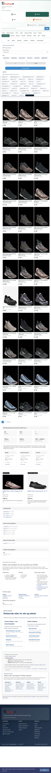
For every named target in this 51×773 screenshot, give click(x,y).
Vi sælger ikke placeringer (42, 668)
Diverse (40, 32)
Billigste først (44, 57)
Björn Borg (39, 79)
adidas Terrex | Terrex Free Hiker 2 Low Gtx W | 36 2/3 (25, 201)
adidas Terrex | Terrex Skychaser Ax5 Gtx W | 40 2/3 (9, 175)
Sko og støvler (5, 35)
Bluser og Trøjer (28, 32)
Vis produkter (25, 68)
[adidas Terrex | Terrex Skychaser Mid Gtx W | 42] (41, 296)
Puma (14, 88)
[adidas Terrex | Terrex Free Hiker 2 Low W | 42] (10, 322)
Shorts (35, 32)
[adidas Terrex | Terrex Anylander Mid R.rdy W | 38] (26, 243)
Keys (31, 83)
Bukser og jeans (10, 32)
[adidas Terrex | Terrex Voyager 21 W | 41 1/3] (26, 110)
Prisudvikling (37, 733)
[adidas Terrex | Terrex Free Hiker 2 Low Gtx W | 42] (41, 163)
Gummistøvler (40, 40)
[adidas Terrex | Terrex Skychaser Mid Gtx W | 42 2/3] (26, 296)
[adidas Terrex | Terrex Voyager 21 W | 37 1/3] (41, 269)
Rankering (36, 737)
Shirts (17, 32)
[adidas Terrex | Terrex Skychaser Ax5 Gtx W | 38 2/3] (41, 137)
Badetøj (43, 35)
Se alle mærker (30, 95)
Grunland (14, 83)
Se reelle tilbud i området (42, 587)
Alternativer (36, 735)
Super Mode (36, 90)
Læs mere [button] (4, 770)
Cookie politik (7, 733)
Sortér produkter (6, 50)
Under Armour (26, 93)
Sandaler (32, 40)
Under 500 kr (14, 57)
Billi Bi (30, 79)
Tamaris (46, 90)
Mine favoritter (33, 25)
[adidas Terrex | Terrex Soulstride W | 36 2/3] (26, 402)
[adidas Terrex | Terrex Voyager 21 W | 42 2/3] (10, 110)
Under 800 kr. (6, 511)
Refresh (34, 88)
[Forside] (8, 3)
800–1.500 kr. (6, 513)
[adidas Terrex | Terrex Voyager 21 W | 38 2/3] (41, 190)
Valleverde (5, 95)
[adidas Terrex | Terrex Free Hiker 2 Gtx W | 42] (41, 243)
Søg (47, 28)
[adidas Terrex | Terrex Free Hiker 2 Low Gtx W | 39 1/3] (10, 349)
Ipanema (23, 83)
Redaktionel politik (7, 729)
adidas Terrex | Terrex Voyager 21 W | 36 (13, 491)
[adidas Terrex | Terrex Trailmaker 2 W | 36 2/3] (10, 375)
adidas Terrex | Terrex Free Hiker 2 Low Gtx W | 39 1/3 (9, 360)
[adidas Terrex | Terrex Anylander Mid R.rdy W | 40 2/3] (41, 216)
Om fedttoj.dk (6, 723)
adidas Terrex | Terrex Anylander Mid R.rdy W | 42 (25, 228)
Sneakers (26, 40)
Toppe (34, 35)
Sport (39, 35)
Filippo (4, 83)
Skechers (13, 90)
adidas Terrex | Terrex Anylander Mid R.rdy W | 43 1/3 (9, 228)
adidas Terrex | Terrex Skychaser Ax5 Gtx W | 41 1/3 (9, 148)
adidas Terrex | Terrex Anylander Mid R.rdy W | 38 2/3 (9, 254)
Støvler (13, 40)
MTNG (26, 86)
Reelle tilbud (37, 731)
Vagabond (36, 93)
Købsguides (37, 729)
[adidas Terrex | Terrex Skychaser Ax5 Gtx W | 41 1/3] (10, 137)
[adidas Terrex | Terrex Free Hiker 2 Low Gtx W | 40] (41, 322)
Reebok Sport (24, 88)
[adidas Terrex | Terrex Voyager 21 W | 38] (41, 110)
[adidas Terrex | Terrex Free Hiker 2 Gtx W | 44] (26, 322)
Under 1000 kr (22, 57)
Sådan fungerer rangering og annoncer (11, 74)
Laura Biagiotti (6, 86)
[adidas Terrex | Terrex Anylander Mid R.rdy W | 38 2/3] (10, 243)
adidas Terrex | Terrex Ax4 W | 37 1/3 (37, 491)
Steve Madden (24, 90)
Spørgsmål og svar (23, 723)
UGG (16, 93)
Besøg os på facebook (23, 725)
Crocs (23, 81)
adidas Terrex (12, 656)
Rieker (43, 88)
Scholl (4, 90)
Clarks (14, 81)
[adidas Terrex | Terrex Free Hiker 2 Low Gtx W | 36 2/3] (26, 190)
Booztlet (5, 543)
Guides (35, 725)
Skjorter (18, 35)
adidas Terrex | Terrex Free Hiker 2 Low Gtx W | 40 (41, 334)
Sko (8, 40)
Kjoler (3, 32)
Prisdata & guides (38, 727)
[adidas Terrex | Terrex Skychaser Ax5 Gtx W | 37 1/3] (26, 163)
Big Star (22, 79)
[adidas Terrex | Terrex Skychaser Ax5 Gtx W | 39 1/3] (26, 137)
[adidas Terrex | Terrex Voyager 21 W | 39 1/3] (41, 375)
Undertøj (12, 35)
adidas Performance (28, 76)
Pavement (5, 88)
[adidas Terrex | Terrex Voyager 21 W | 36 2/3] (10, 402)
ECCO (31, 81)
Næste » (8, 422)
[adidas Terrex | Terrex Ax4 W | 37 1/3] (10, 296)
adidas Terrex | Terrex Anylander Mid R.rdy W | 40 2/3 (40, 228)
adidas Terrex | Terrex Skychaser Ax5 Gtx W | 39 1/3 (25, 148)
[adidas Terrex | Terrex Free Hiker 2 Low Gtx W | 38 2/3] (10, 190)
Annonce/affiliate (34, 668)
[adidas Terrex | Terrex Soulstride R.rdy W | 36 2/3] (41, 349)
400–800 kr (36, 57)
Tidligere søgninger (23, 727)
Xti (21, 95)
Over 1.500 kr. (6, 515)
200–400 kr (29, 57)
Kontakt (4, 725)
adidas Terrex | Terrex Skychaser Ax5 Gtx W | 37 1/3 (25, 175)
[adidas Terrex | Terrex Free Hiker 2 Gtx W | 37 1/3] (26, 269)
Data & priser (29, 668)
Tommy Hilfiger (6, 93)
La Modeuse (41, 83)
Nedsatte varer (43, 25)
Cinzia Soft (5, 81)
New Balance (37, 86)
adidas (4, 76)
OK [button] (44, 770)
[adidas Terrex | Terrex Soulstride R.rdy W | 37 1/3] (26, 349)
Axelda (4, 79)
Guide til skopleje (31, 696)
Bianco (13, 79)
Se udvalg (7, 464)
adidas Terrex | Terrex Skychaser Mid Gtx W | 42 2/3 (25, 307)
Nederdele (29, 35)
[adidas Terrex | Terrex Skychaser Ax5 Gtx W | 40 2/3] (10, 163)
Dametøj (23, 35)
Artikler (36, 723)
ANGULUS (40, 76)
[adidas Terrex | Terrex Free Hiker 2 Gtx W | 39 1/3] (10, 269)
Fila (39, 81)
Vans (14, 95)
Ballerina (19, 40)
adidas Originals (15, 76)
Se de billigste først (7, 517)
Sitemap (20, 729)
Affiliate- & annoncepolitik (8, 731)
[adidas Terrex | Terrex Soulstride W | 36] (41, 402)
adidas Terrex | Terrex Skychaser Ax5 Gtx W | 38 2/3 (41, 148)
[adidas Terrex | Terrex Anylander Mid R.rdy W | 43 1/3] (10, 216)
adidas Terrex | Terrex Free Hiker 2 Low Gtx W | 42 (41, 175)
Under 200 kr (6, 57)
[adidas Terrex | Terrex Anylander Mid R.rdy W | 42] (26, 216)
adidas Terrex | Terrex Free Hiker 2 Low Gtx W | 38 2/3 (9, 201)
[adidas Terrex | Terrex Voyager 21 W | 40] (26, 375)
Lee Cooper (17, 86)
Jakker (21, 32)
